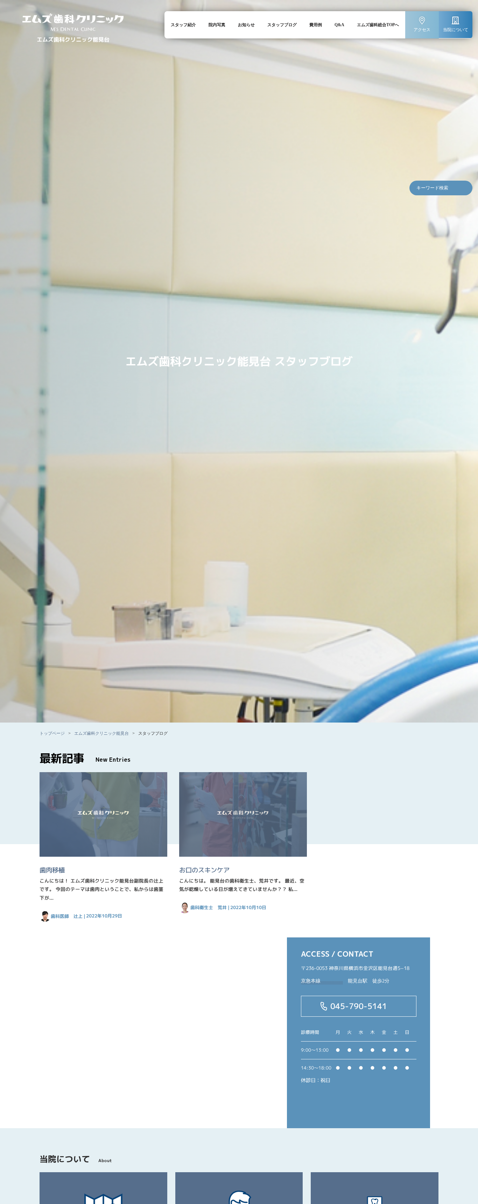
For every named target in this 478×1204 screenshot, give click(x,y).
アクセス (422, 29)
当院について (455, 29)
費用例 (315, 24)
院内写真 (217, 24)
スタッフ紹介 (183, 24)
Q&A (339, 24)
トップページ (52, 733)
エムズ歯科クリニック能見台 (101, 733)
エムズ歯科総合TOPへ (378, 24)
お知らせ (246, 24)
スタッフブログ (282, 24)
